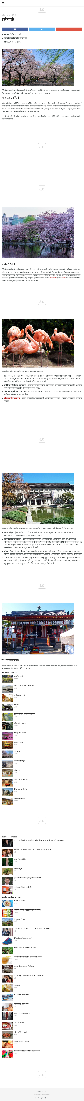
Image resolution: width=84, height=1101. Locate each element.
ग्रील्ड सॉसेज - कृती (20, 1032)
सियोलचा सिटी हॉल (20, 789)
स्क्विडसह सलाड (19, 901)
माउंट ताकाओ (18, 742)
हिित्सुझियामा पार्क (20, 733)
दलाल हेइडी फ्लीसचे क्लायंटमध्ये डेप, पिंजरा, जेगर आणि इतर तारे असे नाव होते (39, 840)
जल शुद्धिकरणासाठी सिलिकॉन (24, 966)
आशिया (3, 15)
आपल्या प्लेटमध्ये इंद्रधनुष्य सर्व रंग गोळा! (27, 910)
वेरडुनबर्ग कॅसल (19, 919)
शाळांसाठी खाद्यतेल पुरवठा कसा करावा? (27, 1051)
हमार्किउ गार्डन (19, 676)
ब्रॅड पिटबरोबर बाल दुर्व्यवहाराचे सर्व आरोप (27, 878)
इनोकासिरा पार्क (19, 695)
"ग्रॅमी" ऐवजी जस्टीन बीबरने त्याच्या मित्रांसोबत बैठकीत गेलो (33, 929)
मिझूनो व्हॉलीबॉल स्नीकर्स (22, 938)
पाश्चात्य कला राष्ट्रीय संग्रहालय (24, 686)
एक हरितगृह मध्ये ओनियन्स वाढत (25, 948)
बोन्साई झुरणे (18, 868)
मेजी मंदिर (17, 704)
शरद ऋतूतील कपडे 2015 (22, 1013)
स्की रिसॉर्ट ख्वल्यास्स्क (21, 994)
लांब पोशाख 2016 (20, 859)
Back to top (42, 1091)
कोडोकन (17, 770)
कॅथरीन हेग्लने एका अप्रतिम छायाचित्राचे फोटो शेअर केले (32, 850)
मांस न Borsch (19, 1023)
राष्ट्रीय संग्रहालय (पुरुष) (22, 780)
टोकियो (14, 15)
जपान (8, 15)
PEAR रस (17, 985)
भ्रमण (64, 278)
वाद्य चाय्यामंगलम (19, 798)
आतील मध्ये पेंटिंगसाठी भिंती (23, 887)
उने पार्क (17, 751)
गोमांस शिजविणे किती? (21, 1041)
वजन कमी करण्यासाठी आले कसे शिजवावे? (28, 957)
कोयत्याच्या (53, 278)
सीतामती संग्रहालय (12, 398)
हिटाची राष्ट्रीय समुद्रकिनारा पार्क (24, 714)
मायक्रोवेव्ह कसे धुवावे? (21, 1004)
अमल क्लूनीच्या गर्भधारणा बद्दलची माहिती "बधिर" (30, 976)
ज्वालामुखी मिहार (19, 761)
